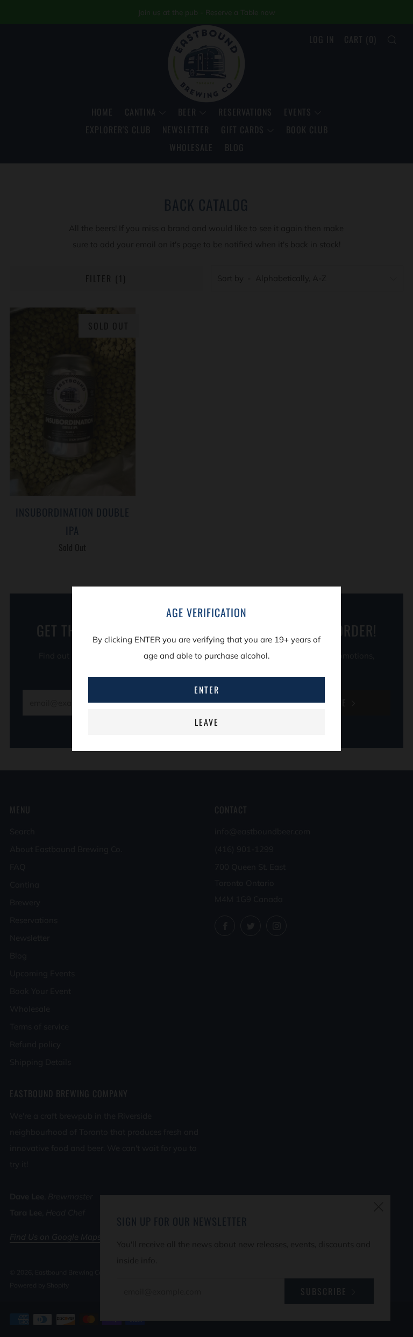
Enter (206, 689)
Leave (207, 722)
